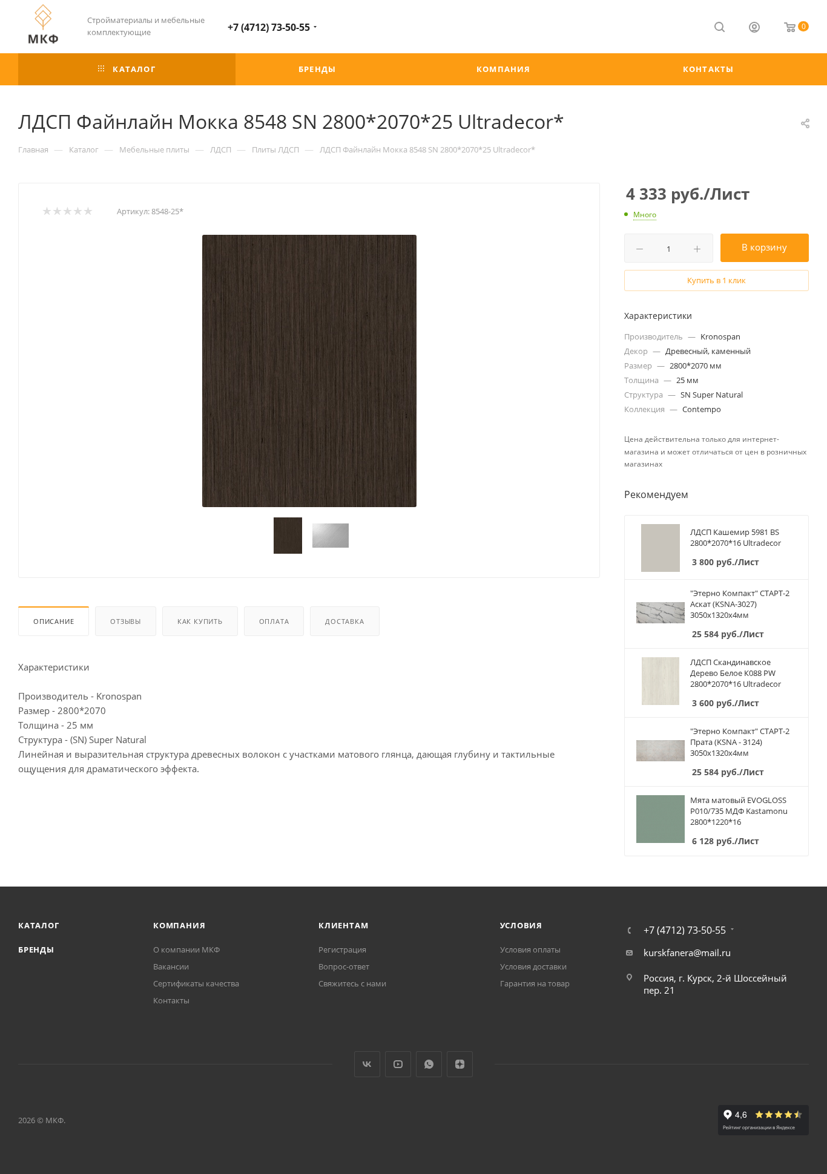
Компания (179, 925)
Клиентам (343, 925)
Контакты (171, 1000)
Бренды (36, 949)
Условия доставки (533, 966)
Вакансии (171, 966)
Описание (53, 621)
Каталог (38, 925)
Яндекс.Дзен (460, 1064)
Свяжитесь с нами (352, 983)
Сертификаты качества (196, 983)
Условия (521, 925)
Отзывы (125, 621)
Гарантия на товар (535, 983)
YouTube (398, 1064)
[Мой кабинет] (754, 28)
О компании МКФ (186, 949)
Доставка (344, 621)
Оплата (274, 621)
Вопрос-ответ (343, 966)
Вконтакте (367, 1064)
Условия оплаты (530, 949)
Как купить (200, 621)
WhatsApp (429, 1064)
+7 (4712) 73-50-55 (269, 27)
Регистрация (342, 949)
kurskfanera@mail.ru (687, 952)
